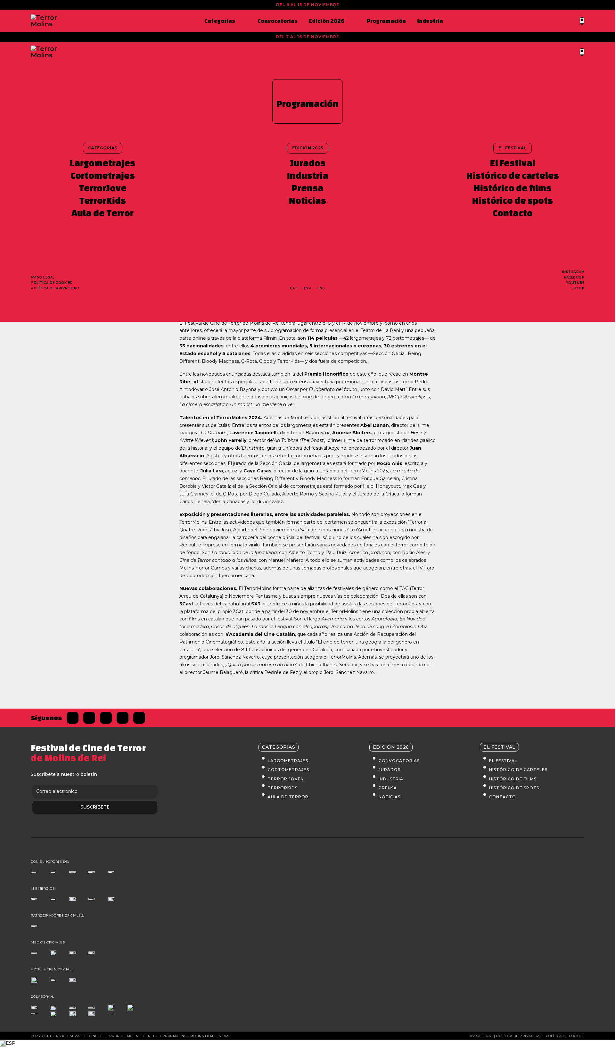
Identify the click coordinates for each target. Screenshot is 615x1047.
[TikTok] (122, 717)
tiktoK (577, 288)
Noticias (307, 200)
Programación (386, 21)
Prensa (308, 188)
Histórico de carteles (512, 175)
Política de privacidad (55, 288)
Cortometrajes (102, 175)
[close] (582, 20)
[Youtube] (139, 717)
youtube (575, 283)
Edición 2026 (326, 21)
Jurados (307, 163)
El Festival (512, 163)
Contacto (513, 213)
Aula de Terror (102, 213)
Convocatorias (278, 21)
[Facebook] (72, 717)
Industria (430, 21)
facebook (574, 277)
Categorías (219, 21)
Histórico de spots (512, 200)
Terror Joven (286, 779)
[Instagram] (105, 717)
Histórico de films (512, 188)
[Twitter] (89, 717)
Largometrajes (102, 163)
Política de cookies (51, 283)
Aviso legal (43, 277)
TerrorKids (102, 200)
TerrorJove (103, 188)
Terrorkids (283, 787)
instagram (573, 272)
